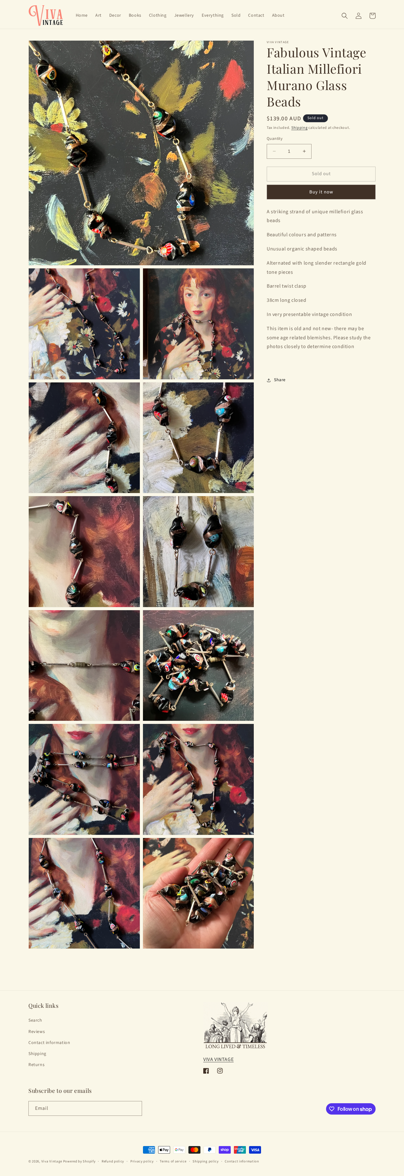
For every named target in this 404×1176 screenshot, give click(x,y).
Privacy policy (142, 1161)
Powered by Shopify (79, 1161)
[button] (345, 16)
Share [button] (280, 380)
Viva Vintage (51, 1161)
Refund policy (113, 1161)
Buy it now (321, 192)
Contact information (49, 1043)
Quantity (274, 138)
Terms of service (173, 1161)
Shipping (299, 127)
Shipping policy (206, 1161)
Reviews (36, 1032)
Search (35, 1020)
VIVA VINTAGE (218, 1059)
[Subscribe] (135, 1108)
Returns (36, 1065)
